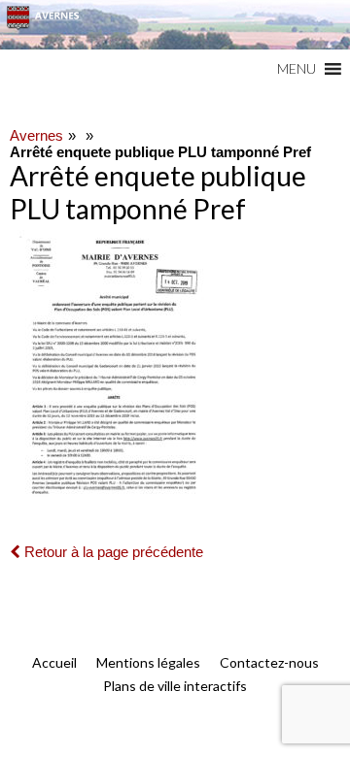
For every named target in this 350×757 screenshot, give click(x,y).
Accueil (54, 662)
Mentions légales (148, 662)
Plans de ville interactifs (175, 685)
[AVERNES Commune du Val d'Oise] (175, 24)
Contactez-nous (269, 662)
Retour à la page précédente (111, 551)
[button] (296, 68)
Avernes (36, 135)
